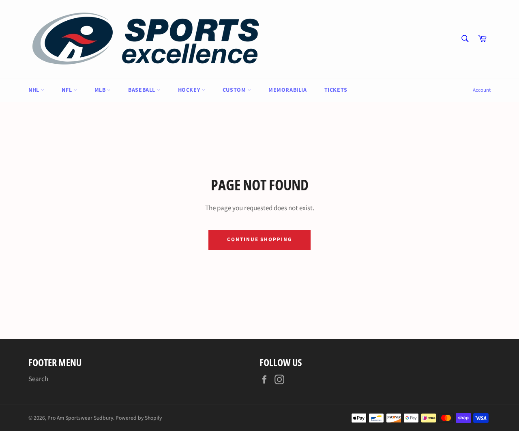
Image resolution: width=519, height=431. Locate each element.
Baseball (142, 90)
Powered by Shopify (139, 418)
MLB (100, 90)
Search (38, 379)
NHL (34, 90)
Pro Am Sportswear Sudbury (80, 418)
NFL (67, 90)
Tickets (335, 90)
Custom (235, 90)
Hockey (190, 90)
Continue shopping (259, 239)
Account (482, 90)
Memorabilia (287, 90)
